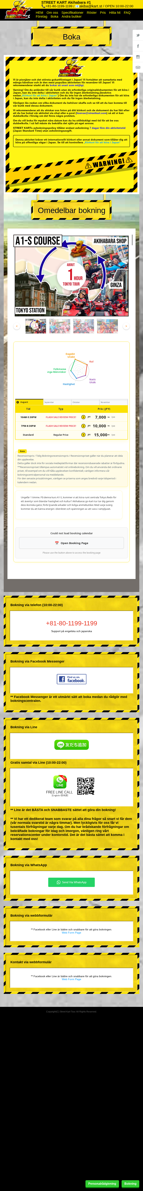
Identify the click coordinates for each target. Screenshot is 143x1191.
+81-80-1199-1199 (71, 623)
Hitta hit (114, 12)
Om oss (52, 12)
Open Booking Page (74, 543)
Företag (41, 16)
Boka (54, 16)
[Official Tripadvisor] (138, 67)
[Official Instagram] (138, 56)
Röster (92, 12)
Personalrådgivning (102, 1183)
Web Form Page (71, 932)
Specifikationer (72, 12)
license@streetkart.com (92, 113)
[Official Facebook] (138, 45)
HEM (39, 12)
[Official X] (138, 35)
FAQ (127, 12)
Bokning (130, 1183)
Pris (103, 12)
